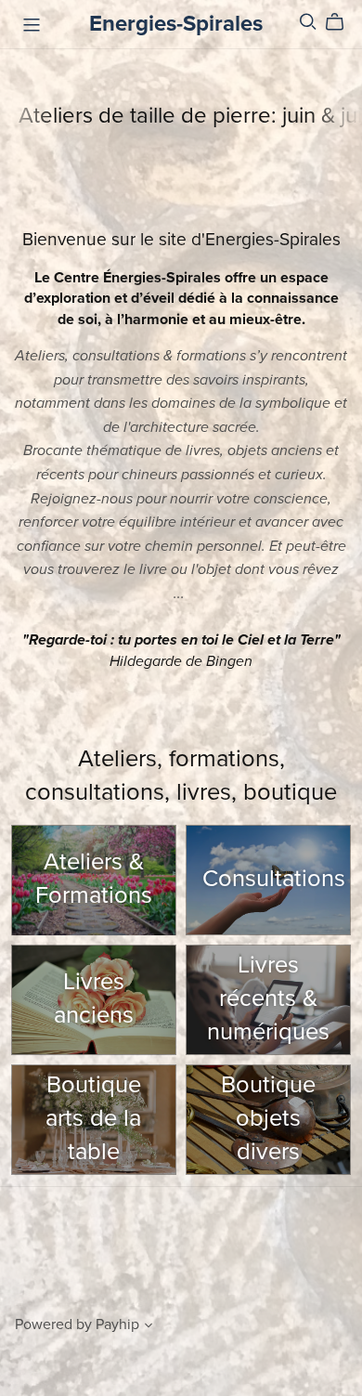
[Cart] (342, 22)
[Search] (308, 22)
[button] (148, 1327)
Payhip (117, 1324)
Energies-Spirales (176, 23)
